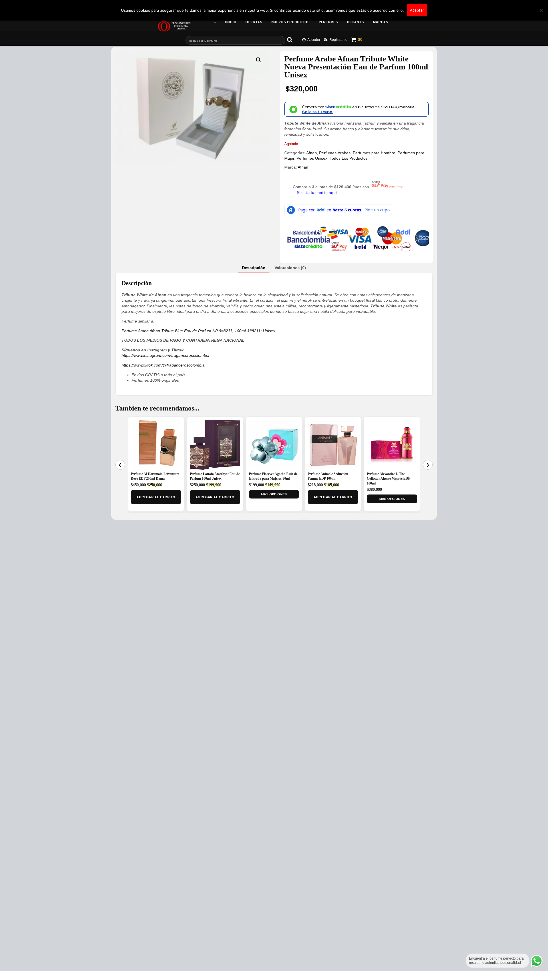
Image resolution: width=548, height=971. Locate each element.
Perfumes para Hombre (374, 153)
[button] (258, 60)
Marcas (380, 22)
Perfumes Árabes (334, 153)
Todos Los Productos (349, 158)
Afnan (311, 153)
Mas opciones (274, 494)
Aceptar (417, 10)
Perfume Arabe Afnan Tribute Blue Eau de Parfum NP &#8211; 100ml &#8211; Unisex (198, 331)
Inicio (230, 22)
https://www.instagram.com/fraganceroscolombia (165, 355)
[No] (541, 10)
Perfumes (328, 22)
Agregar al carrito (155, 497)
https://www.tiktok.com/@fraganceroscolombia (163, 365)
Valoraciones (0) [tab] (290, 267)
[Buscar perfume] (292, 39)
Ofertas (253, 22)
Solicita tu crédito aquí (317, 192)
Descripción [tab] (253, 267)
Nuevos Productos (290, 22)
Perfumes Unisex (312, 158)
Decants (355, 22)
